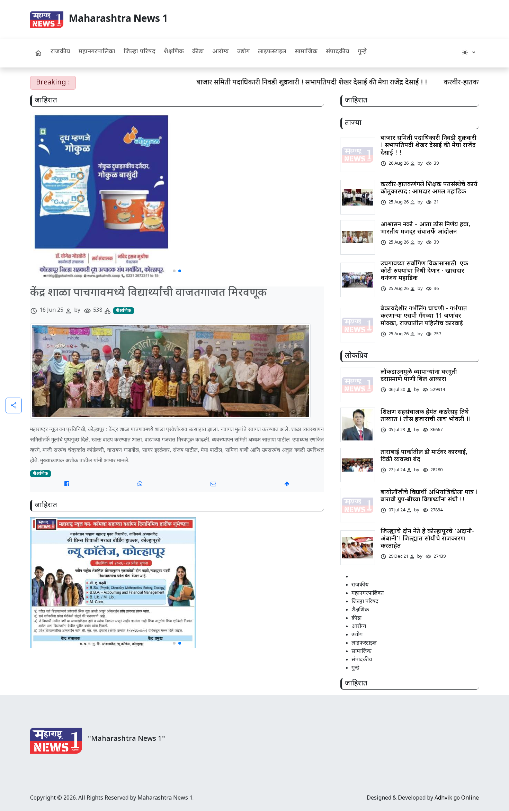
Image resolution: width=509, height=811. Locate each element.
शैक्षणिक (174, 52)
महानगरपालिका (97, 52)
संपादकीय (337, 52)
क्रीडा (198, 52)
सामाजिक (306, 52)
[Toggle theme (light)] (468, 53)
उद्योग (243, 52)
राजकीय (60, 52)
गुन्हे (362, 52)
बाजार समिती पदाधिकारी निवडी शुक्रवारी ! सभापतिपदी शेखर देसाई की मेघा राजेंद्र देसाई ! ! (285, 82)
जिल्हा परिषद (139, 52)
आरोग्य (220, 52)
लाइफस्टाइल (272, 52)
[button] (174, 271)
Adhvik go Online (457, 798)
